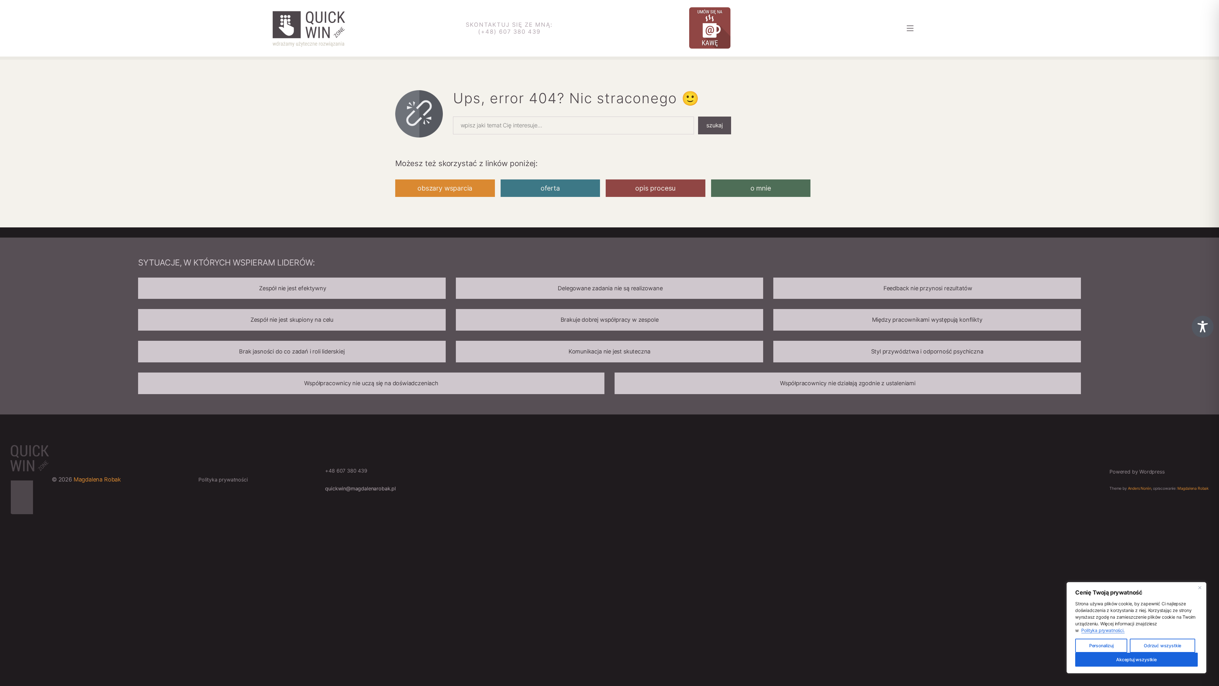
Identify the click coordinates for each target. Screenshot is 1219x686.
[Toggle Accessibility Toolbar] (1202, 326)
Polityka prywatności (223, 479)
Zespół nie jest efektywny (291, 288)
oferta (550, 188)
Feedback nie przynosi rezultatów (927, 288)
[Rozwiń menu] (910, 28)
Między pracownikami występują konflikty (927, 319)
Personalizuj (1101, 645)
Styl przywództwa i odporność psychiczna (927, 351)
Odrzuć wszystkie (1162, 645)
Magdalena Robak (97, 479)
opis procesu (655, 188)
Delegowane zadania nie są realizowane (609, 288)
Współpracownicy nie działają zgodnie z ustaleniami (848, 383)
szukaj (714, 125)
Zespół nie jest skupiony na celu (291, 319)
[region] (1136, 627)
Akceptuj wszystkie (1136, 659)
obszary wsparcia (444, 188)
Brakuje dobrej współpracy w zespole (610, 319)
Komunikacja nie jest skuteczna (610, 351)
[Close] (1199, 587)
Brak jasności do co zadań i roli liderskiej (291, 351)
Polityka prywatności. (1102, 630)
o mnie (760, 188)
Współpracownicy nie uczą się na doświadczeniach (371, 383)
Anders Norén (1139, 488)
